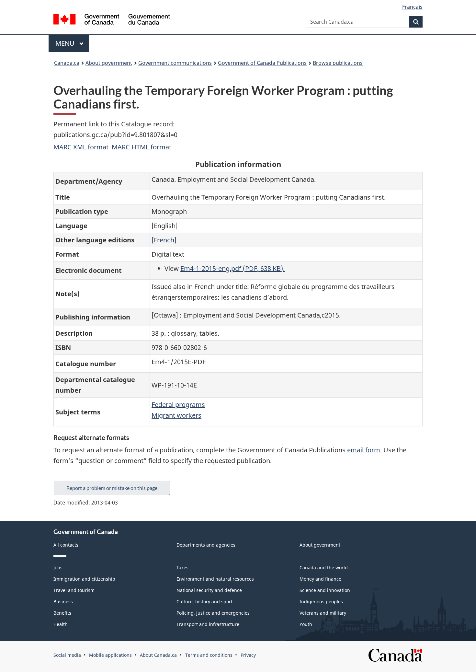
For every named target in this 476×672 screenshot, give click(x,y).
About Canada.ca (158, 655)
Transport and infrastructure (207, 624)
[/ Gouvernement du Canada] (111, 20)
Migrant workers (176, 415)
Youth (306, 624)
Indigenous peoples (321, 601)
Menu (65, 43)
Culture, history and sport (204, 601)
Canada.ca (66, 62)
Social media (67, 655)
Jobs (57, 567)
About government (108, 62)
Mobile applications (110, 655)
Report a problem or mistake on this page (111, 488)
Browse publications (338, 62)
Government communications (175, 62)
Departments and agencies (205, 545)
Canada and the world (324, 567)
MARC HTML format (141, 147)
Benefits (62, 613)
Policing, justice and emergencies (213, 613)
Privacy (248, 655)
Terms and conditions (208, 655)
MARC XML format (80, 147)
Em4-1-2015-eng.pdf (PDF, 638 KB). (232, 268)
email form (363, 450)
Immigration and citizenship (84, 579)
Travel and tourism (74, 590)
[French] (164, 240)
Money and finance (320, 579)
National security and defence (209, 590)
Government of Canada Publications (262, 62)
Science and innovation (325, 590)
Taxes (182, 567)
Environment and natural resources (215, 579)
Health (60, 624)
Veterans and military (323, 613)
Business (63, 601)
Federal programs (178, 404)
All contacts (65, 545)
